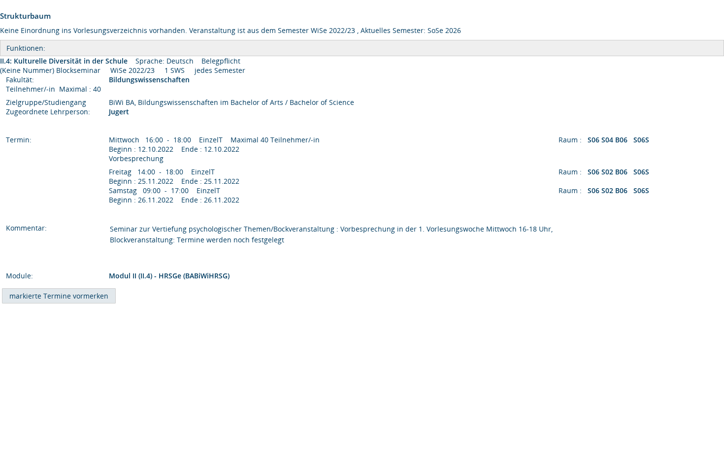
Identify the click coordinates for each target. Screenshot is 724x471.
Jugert (119, 111)
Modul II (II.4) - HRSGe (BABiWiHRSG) (169, 275)
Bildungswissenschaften (150, 79)
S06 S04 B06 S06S (619, 139)
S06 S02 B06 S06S (619, 171)
